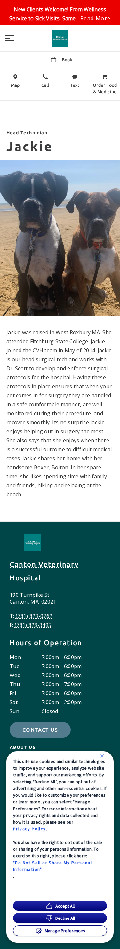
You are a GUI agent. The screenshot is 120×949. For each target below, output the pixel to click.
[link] (60, 38)
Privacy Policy (29, 829)
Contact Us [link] (40, 730)
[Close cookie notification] (102, 755)
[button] (9, 38)
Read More (95, 18)
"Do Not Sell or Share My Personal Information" (52, 866)
